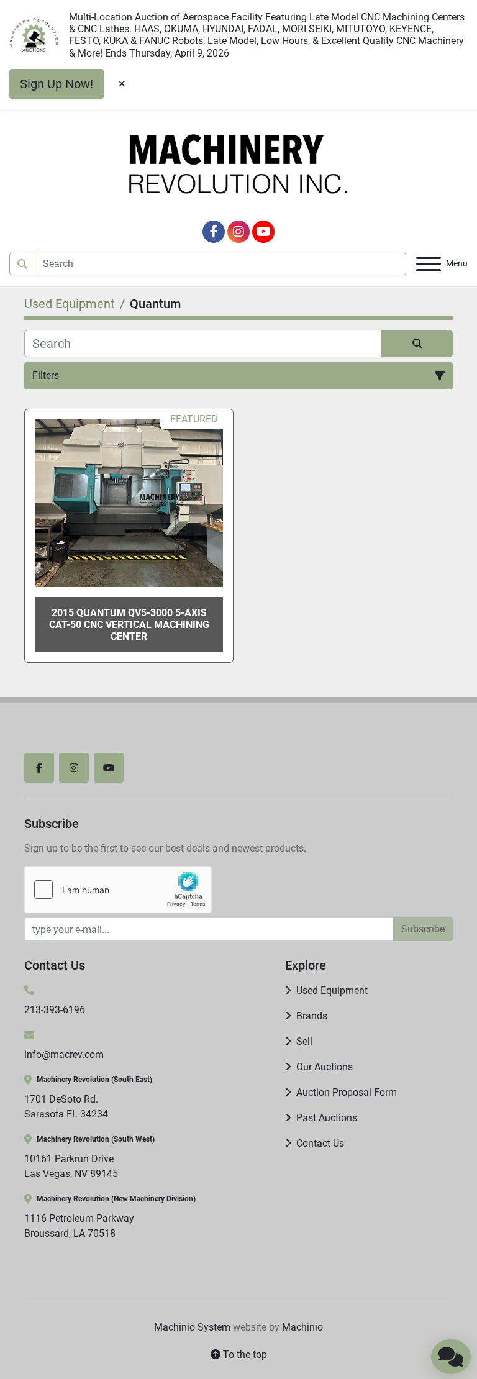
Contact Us (320, 1143)
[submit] (22, 264)
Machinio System (192, 1327)
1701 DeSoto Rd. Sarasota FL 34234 (66, 1106)
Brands (311, 1016)
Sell (304, 1041)
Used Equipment (332, 990)
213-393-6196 (54, 1010)
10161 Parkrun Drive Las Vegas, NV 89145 (71, 1166)
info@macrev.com (64, 1054)
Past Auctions (326, 1118)
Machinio (302, 1327)
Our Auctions (324, 1067)
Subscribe (423, 929)
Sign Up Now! (56, 83)
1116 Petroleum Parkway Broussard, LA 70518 (79, 1226)
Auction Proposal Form (346, 1092)
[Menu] (428, 264)
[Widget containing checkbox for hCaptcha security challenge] (118, 889)
